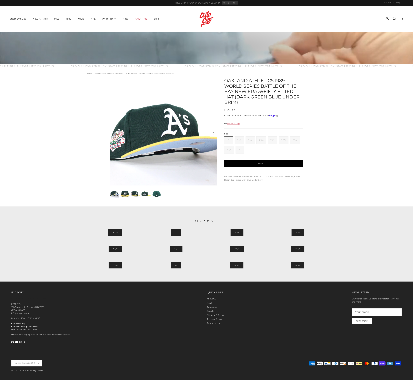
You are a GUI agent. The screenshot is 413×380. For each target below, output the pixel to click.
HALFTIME (141, 18)
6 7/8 (115, 232)
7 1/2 (176, 249)
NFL (93, 18)
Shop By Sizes (18, 18)
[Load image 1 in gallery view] (163, 131)
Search (210, 311)
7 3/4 (298, 249)
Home (89, 73)
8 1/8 (237, 265)
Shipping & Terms (215, 315)
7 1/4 (298, 232)
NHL (68, 18)
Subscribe (362, 321)
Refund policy (213, 323)
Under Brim (109, 18)
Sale (156, 18)
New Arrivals (40, 18)
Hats (125, 18)
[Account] (386, 19)
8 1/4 (298, 265)
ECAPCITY (22, 371)
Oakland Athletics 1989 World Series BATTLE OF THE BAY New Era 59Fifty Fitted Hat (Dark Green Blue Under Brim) (134, 73)
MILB (81, 18)
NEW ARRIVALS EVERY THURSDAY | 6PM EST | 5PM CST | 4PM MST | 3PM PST (126, 65)
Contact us (212, 307)
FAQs (209, 303)
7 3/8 (115, 249)
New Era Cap (233, 123)
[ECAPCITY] (206, 18)
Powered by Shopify (34, 371)
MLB (57, 18)
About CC (211, 299)
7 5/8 (237, 249)
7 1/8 (237, 232)
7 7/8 (115, 265)
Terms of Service (214, 319)
